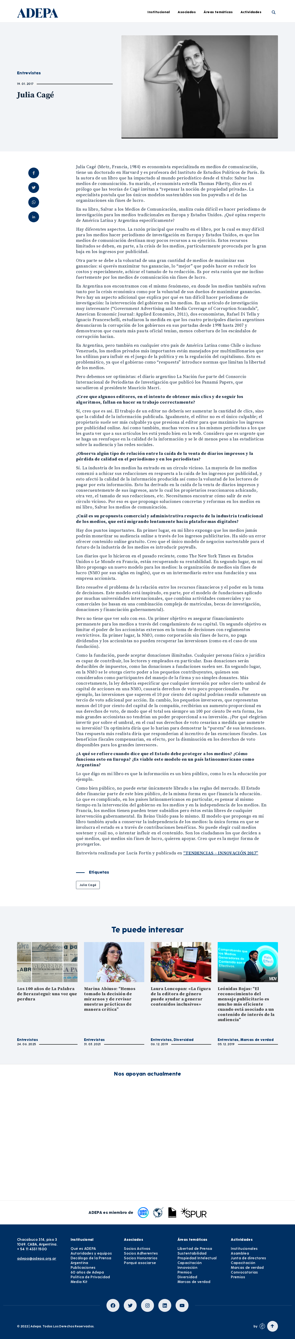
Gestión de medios (159, 41)
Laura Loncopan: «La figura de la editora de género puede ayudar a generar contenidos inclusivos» (181, 996)
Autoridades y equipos (91, 1253)
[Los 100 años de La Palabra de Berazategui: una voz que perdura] (47, 962)
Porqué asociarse (140, 1262)
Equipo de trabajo (102, 77)
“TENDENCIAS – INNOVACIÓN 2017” (220, 853)
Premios (185, 1272)
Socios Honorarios (140, 1258)
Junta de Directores (103, 41)
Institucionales (244, 1248)
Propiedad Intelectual (228, 53)
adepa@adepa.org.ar (36, 1258)
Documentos (154, 100)
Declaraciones (155, 29)
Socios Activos (137, 1248)
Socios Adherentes (141, 1253)
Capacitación (221, 65)
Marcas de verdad (225, 112)
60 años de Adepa (87, 1272)
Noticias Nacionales (160, 77)
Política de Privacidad (90, 1277)
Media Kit (79, 1281)
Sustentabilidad (223, 41)
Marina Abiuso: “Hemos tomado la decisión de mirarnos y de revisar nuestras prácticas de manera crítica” (110, 999)
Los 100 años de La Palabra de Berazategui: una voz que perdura (47, 994)
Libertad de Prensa (225, 29)
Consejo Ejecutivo (102, 53)
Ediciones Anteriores (160, 89)
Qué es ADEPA (83, 1248)
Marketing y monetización (165, 65)
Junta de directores (248, 1258)
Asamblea (240, 1253)
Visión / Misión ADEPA (105, 29)
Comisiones (97, 65)
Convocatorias (244, 1272)
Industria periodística (161, 53)
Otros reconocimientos (162, 124)
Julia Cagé (88, 885)
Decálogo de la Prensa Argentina (91, 1260)
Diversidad (219, 100)
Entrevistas (153, 112)
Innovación (219, 77)
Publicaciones (83, 1267)
